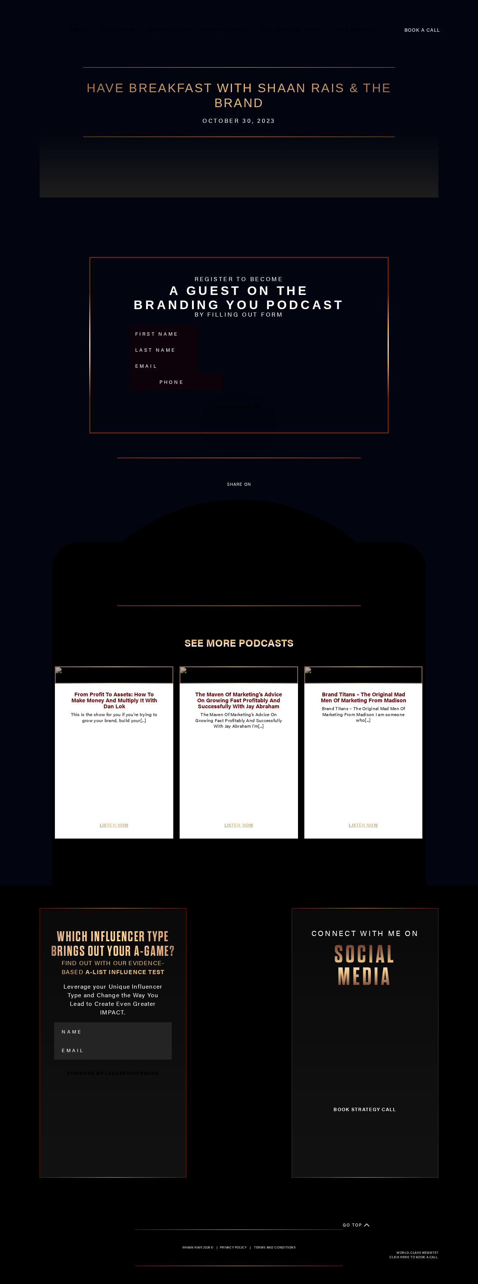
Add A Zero (117, 29)
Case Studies (354, 29)
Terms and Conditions (275, 1247)
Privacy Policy (233, 1247)
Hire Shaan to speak (291, 29)
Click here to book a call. (413, 1257)
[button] (239, 505)
